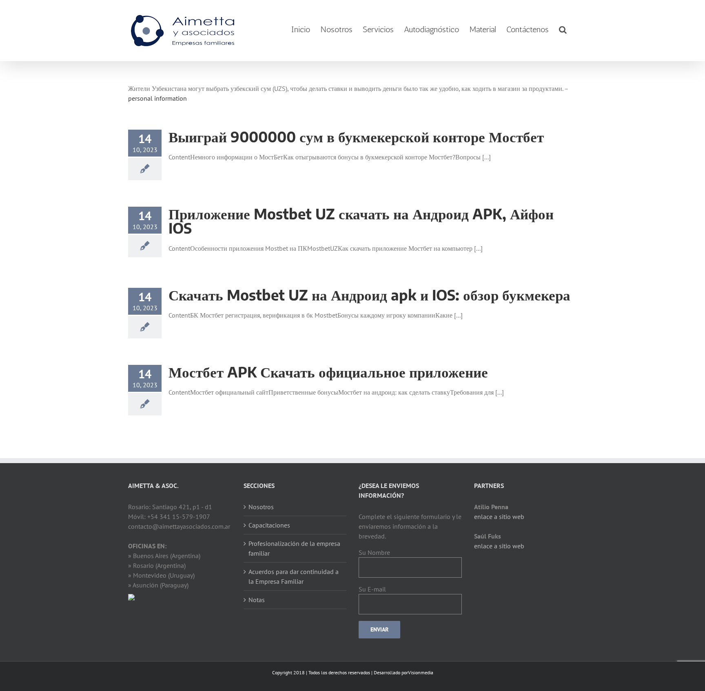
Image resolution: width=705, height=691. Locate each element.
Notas (256, 600)
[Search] (563, 29)
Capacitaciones (269, 525)
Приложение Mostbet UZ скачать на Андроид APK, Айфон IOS (361, 221)
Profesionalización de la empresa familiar (294, 548)
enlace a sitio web (499, 516)
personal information (157, 98)
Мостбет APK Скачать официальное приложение (328, 372)
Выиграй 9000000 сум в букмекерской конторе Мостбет (356, 137)
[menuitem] (300, 29)
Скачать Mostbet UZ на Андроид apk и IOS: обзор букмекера (369, 295)
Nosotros (261, 507)
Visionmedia (420, 672)
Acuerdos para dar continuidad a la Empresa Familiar (293, 576)
